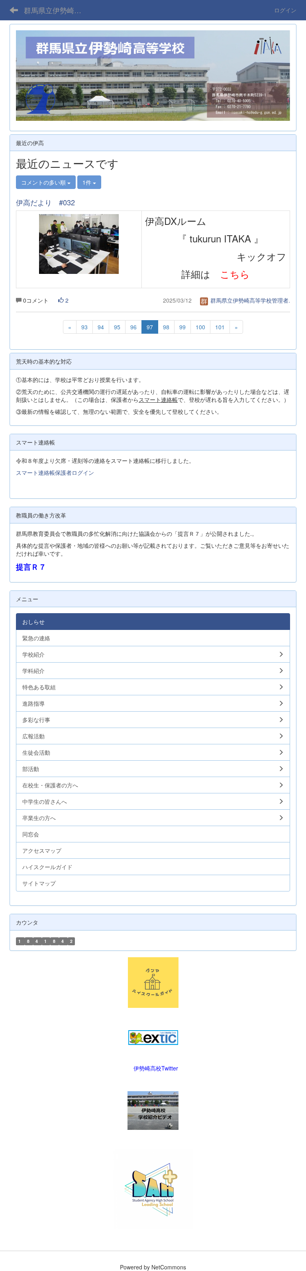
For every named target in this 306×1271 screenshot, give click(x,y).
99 (182, 327)
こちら (235, 274)
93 (84, 327)
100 (200, 327)
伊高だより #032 (45, 202)
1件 (87, 182)
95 (117, 327)
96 (133, 327)
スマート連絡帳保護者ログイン (55, 472)
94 (101, 327)
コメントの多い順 (44, 182)
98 (166, 327)
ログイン (285, 10)
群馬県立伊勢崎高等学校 (57, 10)
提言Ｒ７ (31, 566)
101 (220, 327)
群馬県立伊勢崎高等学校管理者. (249, 300)
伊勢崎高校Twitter (155, 1068)
